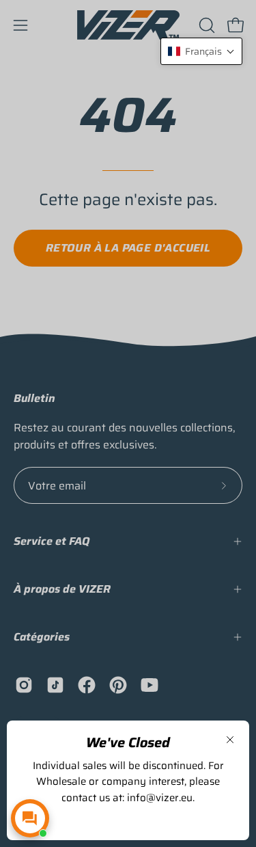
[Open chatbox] (30, 818)
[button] (201, 51)
